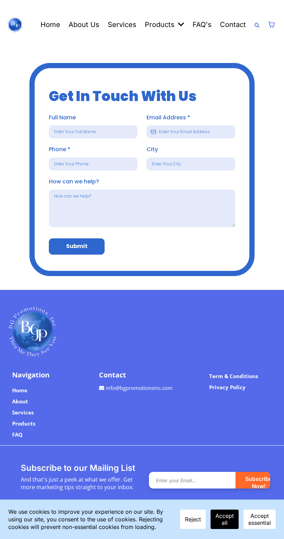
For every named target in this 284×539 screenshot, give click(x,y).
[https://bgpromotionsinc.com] (142, 331)
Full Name (62, 117)
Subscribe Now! (258, 481)
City (152, 149)
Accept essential (259, 519)
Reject (193, 519)
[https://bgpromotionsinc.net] (15, 25)
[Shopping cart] (271, 24)
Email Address (168, 117)
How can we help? (74, 181)
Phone (59, 149)
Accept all (224, 519)
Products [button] (161, 24)
